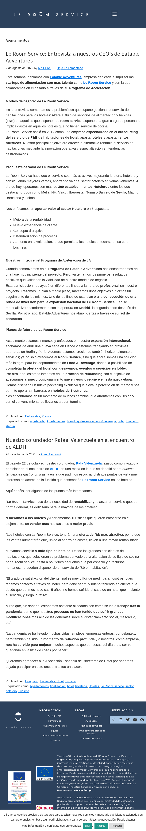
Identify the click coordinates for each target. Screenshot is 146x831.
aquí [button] (87, 825)
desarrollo (87, 421)
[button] (114, 14)
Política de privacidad (91, 726)
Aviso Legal (91, 721)
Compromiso (54, 721)
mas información (33, 825)
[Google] (142, 720)
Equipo (54, 731)
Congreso (31, 681)
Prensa (46, 416)
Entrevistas (32, 416)
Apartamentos (56, 421)
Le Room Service (112, 686)
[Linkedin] (120, 720)
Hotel (60, 681)
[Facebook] (135, 720)
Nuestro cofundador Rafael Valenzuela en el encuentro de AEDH (70, 443)
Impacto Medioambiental (55, 735)
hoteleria (81, 686)
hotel (121, 421)
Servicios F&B (55, 716)
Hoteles (94, 686)
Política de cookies (91, 716)
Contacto (55, 740)
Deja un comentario (70, 68)
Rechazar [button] (117, 825)
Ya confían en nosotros (55, 726)
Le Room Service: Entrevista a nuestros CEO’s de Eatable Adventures (73, 57)
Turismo (70, 681)
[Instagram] (113, 720)
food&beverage (105, 421)
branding (73, 421)
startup (10, 426)
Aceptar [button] (101, 825)
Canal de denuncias (91, 738)
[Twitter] (128, 720)
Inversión (132, 421)
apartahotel (37, 421)
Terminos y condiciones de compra (91, 732)
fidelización (58, 686)
